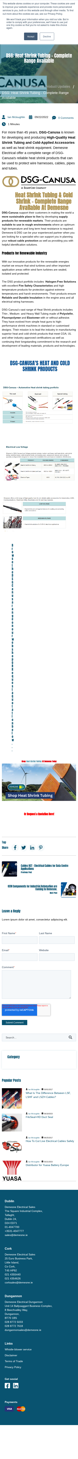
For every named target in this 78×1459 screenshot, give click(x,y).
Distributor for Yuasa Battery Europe (47, 1165)
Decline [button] (47, 36)
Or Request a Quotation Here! (39, 814)
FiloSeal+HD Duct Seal (39, 1117)
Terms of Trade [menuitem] (14, 1361)
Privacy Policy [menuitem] (13, 1367)
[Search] (70, 1037)
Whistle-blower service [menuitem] (18, 1349)
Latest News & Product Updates (46, 86)
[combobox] (39, 1037)
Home (11, 86)
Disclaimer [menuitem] (11, 1355)
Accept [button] (30, 36)
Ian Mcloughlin (16, 117)
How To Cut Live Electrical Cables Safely (50, 1141)
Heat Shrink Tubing (34, 761)
